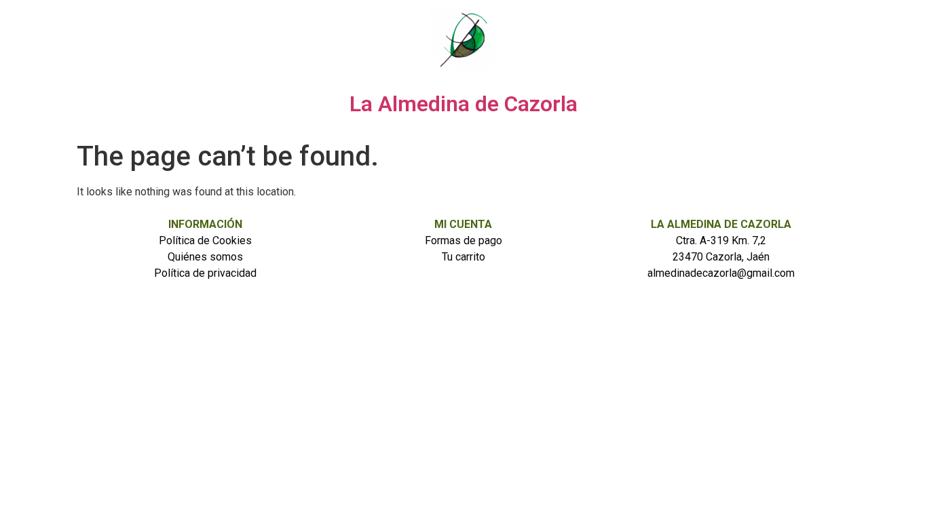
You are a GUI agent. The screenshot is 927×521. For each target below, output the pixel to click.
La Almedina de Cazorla (463, 104)
